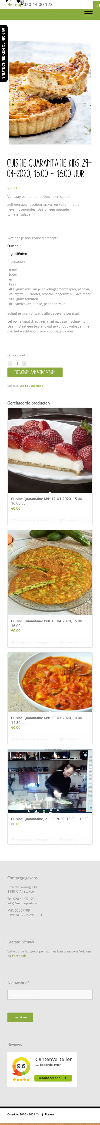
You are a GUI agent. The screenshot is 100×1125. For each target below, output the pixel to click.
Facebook (19, 956)
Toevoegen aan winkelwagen (35, 372)
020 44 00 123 (38, 4)
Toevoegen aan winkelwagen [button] (31, 520)
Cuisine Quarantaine (31, 385)
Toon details (70, 520)
